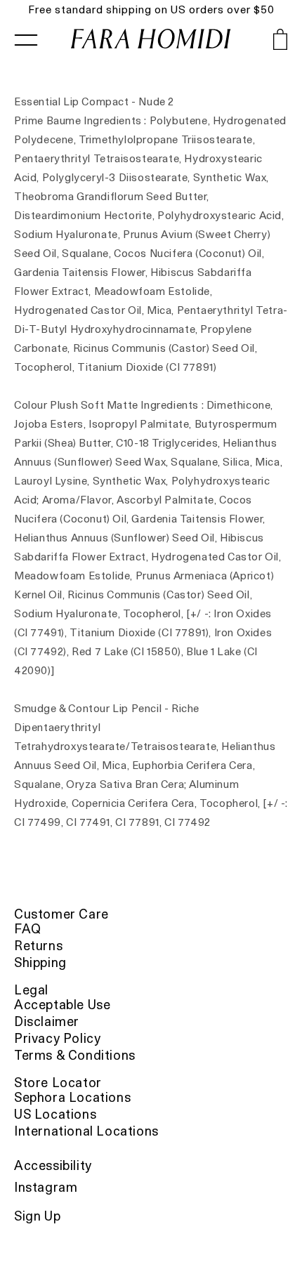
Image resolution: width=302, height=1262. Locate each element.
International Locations (86, 1131)
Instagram (45, 1187)
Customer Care (61, 914)
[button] (259, 42)
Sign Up (37, 1216)
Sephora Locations (72, 1097)
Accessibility (53, 1165)
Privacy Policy (57, 1038)
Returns (38, 945)
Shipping (40, 962)
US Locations (55, 1114)
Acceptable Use (62, 1004)
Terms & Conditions (75, 1055)
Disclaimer (46, 1021)
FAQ (27, 928)
